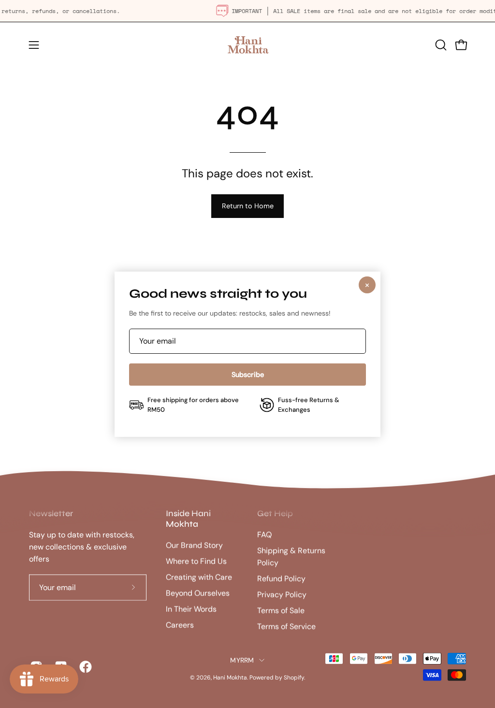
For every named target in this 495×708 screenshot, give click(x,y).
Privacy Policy (281, 595)
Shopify (294, 677)
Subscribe (248, 374)
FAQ (264, 535)
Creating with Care (199, 577)
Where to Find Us (196, 561)
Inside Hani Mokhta (188, 518)
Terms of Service (286, 626)
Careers (180, 625)
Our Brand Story (194, 545)
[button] (440, 45)
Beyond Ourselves (198, 593)
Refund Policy (281, 579)
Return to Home (248, 206)
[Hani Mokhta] (247, 44)
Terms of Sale (281, 611)
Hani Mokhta (230, 677)
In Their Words (191, 609)
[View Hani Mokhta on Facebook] (84, 667)
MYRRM (242, 660)
